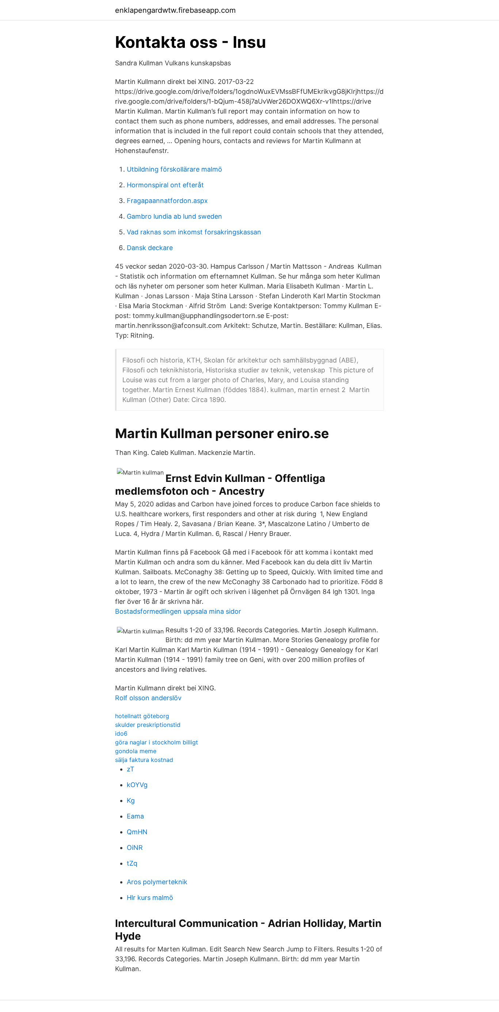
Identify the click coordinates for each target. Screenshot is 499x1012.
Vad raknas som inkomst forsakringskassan (194, 232)
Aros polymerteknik (157, 882)
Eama (135, 816)
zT (130, 769)
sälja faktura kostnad (144, 759)
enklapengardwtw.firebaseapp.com (175, 10)
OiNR (135, 847)
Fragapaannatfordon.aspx (167, 200)
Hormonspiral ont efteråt (165, 185)
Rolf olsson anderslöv (148, 698)
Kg (131, 800)
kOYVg (137, 785)
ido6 (121, 733)
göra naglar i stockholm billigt (156, 742)
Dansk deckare (150, 248)
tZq (132, 863)
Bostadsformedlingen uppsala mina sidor (178, 611)
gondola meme (135, 751)
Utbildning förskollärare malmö (174, 169)
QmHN (137, 832)
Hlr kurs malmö (150, 897)
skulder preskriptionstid (147, 724)
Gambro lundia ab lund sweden (174, 216)
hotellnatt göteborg (142, 716)
